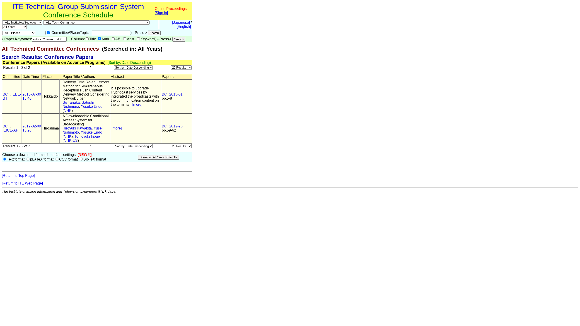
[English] (184, 27)
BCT (6, 94)
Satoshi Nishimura (78, 104)
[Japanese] (181, 22)
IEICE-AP (10, 130)
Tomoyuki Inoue (87, 136)
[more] (137, 104)
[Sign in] (161, 13)
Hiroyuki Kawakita (77, 128)
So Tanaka (71, 102)
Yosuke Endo (91, 106)
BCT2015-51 (172, 94)
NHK (68, 111)
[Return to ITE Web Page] (22, 183)
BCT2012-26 (172, 126)
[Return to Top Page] (18, 175)
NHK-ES (71, 140)
